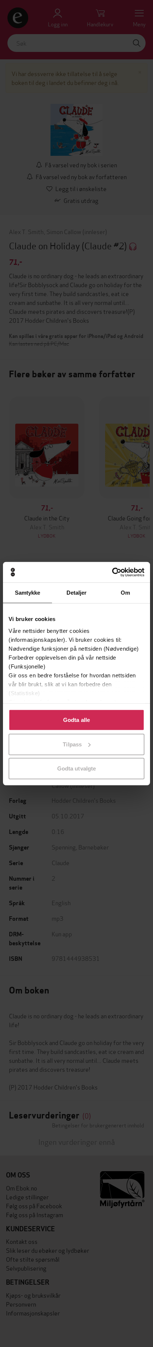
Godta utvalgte (76, 768)
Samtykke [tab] (27, 592)
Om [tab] (125, 592)
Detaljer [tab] (76, 592)
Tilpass (72, 744)
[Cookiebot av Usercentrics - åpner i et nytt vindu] (111, 572)
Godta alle (76, 720)
